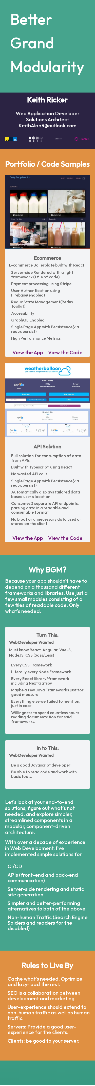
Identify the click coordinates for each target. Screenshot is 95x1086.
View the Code (65, 352)
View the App (27, 352)
